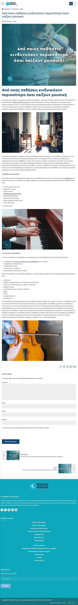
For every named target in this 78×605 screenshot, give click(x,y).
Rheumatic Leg (39, 537)
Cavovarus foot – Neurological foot (39, 531)
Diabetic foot (39, 534)
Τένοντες (15, 9)
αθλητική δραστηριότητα (21, 102)
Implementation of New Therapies (39, 551)
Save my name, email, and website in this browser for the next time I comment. (26, 428)
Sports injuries (39, 560)
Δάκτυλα (7, 9)
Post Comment (11, 441)
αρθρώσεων (68, 178)
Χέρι (21, 9)
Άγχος (5, 291)
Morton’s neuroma (39, 545)
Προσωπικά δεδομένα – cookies (58, 602)
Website (4, 419)
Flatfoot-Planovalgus (39, 525)
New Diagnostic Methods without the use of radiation (39, 548)
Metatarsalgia (39, 540)
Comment (5, 382)
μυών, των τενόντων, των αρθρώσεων (26, 261)
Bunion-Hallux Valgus (39, 522)
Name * (4, 403)
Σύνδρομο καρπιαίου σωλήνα (12, 193)
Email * (4, 411)
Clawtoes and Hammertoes (39, 528)
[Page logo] (39, 486)
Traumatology (39, 554)
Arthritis (39, 557)
